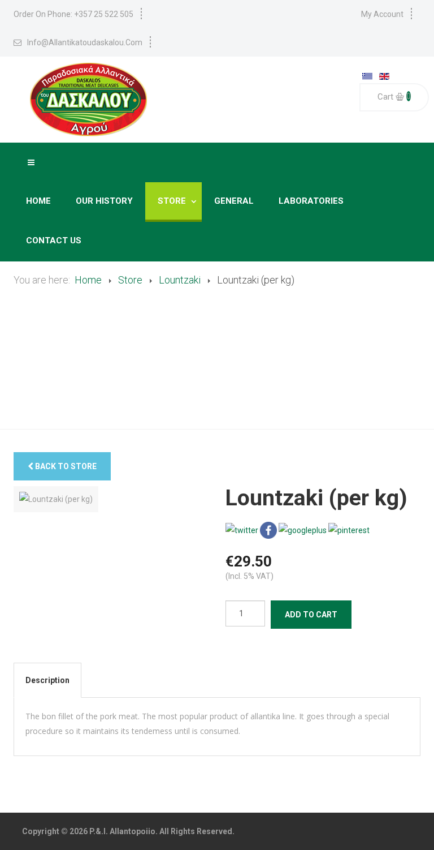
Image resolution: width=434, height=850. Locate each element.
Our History (104, 201)
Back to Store (65, 466)
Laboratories (311, 201)
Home (38, 201)
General (234, 201)
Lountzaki (180, 280)
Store (173, 201)
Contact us (53, 240)
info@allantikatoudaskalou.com (84, 42)
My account (382, 14)
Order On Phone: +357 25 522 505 (73, 14)
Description (47, 680)
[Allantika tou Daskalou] (88, 100)
